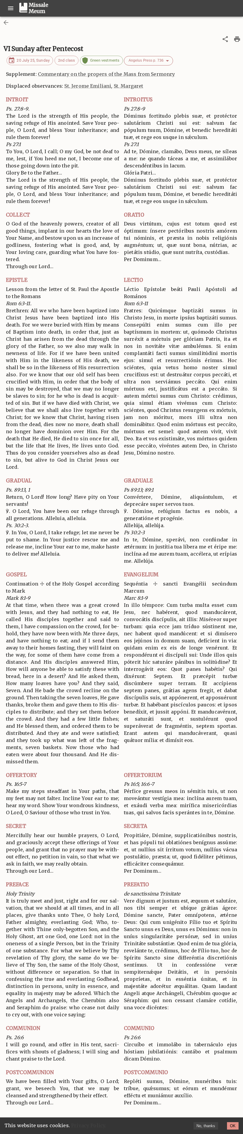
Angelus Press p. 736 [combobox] (146, 60)
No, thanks (205, 1126)
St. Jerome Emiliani (87, 86)
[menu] (11, 8)
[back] (6, 22)
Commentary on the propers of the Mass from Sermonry (106, 74)
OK (233, 1126)
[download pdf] (237, 39)
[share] (225, 39)
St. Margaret (128, 86)
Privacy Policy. (88, 1125)
